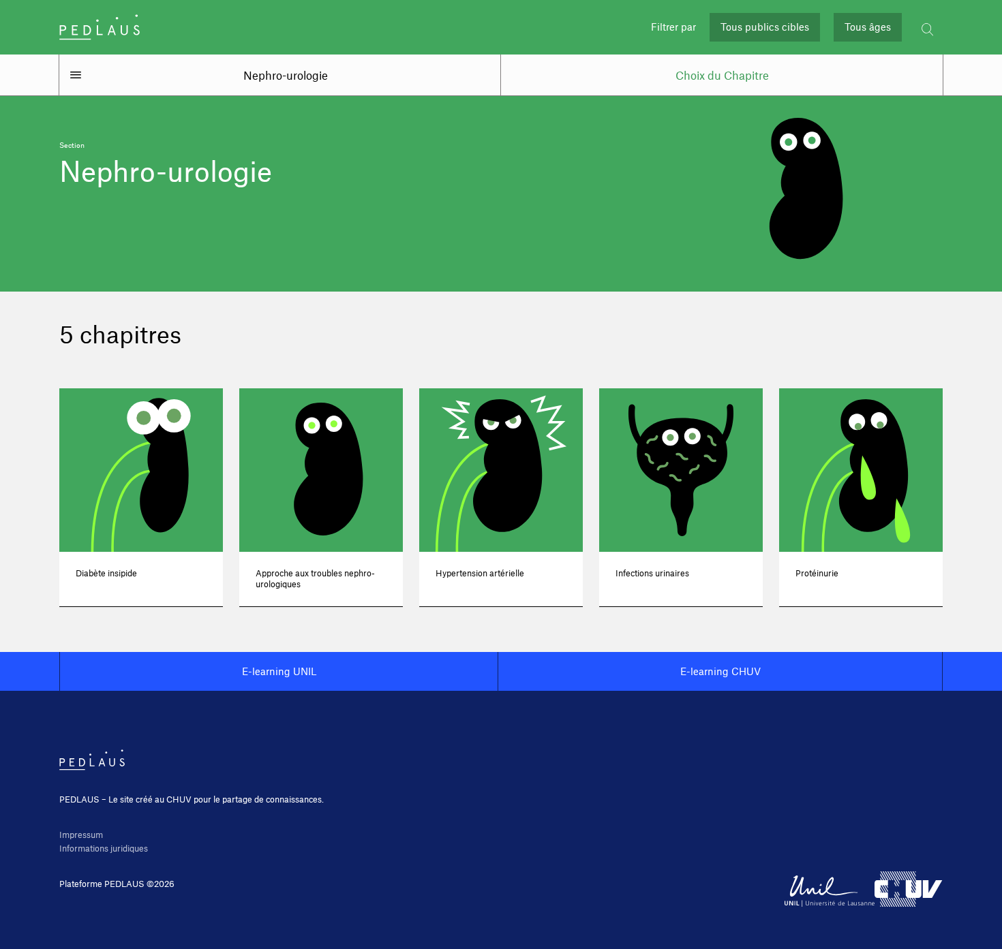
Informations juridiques (103, 848)
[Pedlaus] (99, 27)
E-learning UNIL (279, 671)
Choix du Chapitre (722, 75)
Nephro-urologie (285, 75)
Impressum (81, 834)
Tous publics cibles (764, 27)
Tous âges (868, 27)
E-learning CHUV (720, 671)
